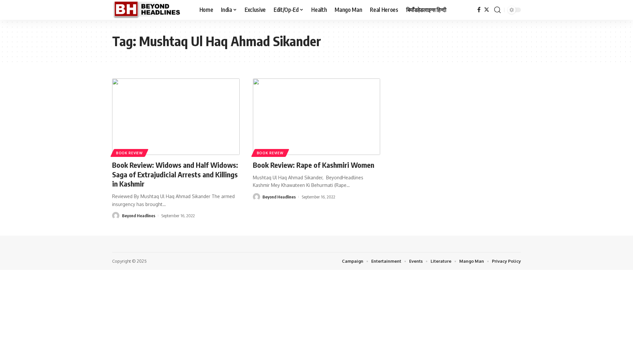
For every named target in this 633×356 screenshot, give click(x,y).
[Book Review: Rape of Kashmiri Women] (316, 116)
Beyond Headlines (138, 215)
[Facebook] (479, 9)
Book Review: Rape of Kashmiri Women (313, 164)
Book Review (129, 153)
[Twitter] (486, 9)
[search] (497, 9)
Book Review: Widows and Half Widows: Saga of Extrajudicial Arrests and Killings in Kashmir (175, 174)
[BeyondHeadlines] (150, 10)
